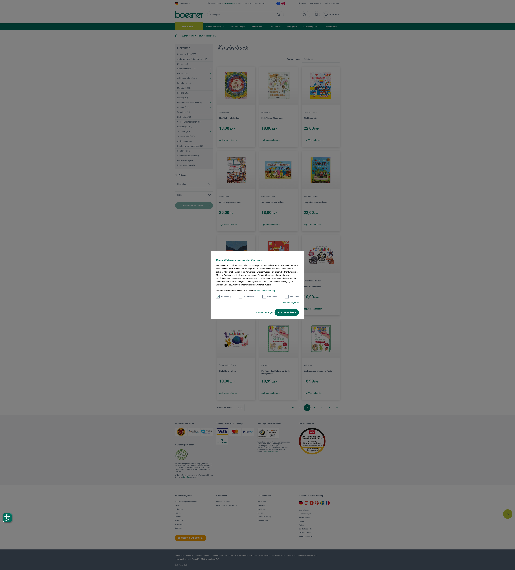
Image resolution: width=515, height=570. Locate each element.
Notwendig (226, 296)
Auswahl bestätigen (264, 312)
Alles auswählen (287, 312)
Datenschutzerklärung (265, 290)
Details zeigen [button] (290, 302)
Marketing (294, 296)
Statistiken (272, 296)
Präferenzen (249, 296)
